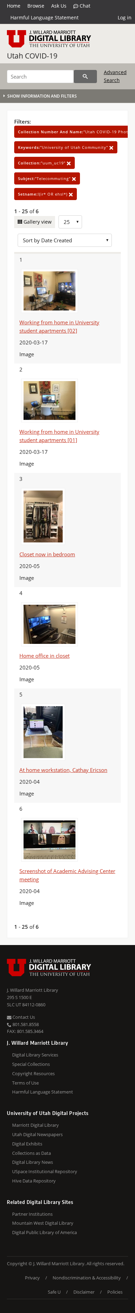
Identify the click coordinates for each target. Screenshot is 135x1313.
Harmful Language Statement (44, 17)
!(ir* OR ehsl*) (43, 194)
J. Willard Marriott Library (32, 990)
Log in (125, 17)
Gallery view (37, 221)
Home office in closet (44, 655)
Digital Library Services (35, 1055)
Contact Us (23, 1017)
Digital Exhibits (27, 1144)
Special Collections (31, 1064)
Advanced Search (115, 76)
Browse (35, 5)
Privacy (32, 1278)
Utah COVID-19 (32, 56)
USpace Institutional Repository (44, 1171)
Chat (84, 5)
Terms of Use (25, 1083)
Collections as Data (31, 1153)
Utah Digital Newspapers (37, 1134)
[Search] (85, 76)
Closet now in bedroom (47, 554)
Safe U (54, 1292)
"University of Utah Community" (63, 147)
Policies (115, 1292)
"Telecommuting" (45, 178)
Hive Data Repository (34, 1181)
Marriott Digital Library (35, 1125)
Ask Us (58, 5)
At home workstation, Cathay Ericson (63, 769)
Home (13, 5)
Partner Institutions (32, 1214)
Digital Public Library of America (44, 1232)
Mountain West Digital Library (42, 1223)
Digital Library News (32, 1162)
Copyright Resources (33, 1073)
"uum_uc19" (42, 162)
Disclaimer (83, 1292)
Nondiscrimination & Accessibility (87, 1278)
